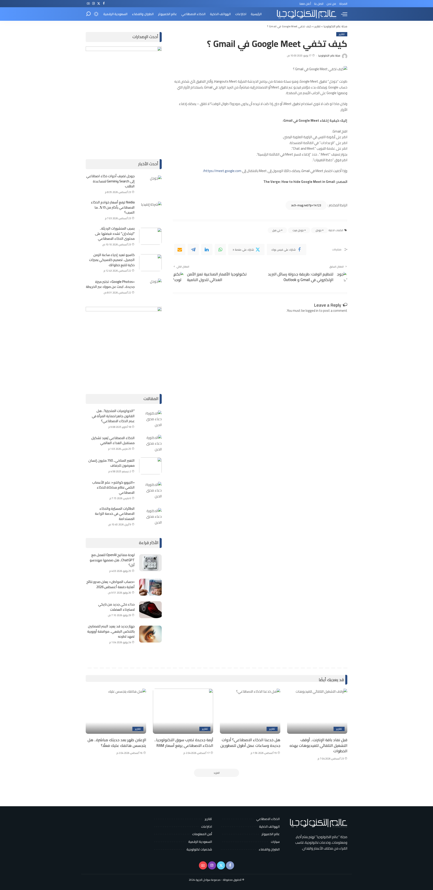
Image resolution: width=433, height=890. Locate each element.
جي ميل (276, 230)
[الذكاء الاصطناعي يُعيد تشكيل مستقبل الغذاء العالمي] (150, 443)
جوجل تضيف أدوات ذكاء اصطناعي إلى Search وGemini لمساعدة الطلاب (110, 181)
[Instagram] (93, 3)
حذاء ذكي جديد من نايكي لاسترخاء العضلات (116, 607)
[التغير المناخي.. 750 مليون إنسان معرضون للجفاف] (150, 465)
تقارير (342, 34)
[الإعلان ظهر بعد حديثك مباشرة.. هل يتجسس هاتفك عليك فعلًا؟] (116, 711)
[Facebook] (103, 3)
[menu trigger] (341, 14)
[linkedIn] (206, 249)
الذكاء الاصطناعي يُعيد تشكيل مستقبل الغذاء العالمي (113, 440)
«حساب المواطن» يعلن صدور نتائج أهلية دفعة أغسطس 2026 (110, 584)
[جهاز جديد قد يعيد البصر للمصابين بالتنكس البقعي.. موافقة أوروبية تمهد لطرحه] (150, 634)
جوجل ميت (298, 230)
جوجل (319, 230)
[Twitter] (98, 3)
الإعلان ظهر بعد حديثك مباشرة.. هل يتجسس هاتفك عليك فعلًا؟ (117, 742)
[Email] (179, 249)
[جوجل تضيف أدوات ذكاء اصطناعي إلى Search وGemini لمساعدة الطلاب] (150, 183)
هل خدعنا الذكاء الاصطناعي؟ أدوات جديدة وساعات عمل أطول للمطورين (250, 742)
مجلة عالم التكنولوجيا (329, 56)
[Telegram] (193, 249)
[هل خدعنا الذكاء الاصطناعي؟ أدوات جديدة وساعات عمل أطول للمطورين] (250, 711)
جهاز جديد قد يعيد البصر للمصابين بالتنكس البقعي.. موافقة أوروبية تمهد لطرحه (111, 631)
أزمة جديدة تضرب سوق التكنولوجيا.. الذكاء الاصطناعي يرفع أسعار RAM (183, 742)
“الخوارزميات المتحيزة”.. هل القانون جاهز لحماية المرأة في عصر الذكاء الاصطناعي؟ (113, 416)
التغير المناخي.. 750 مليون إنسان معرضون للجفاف (111, 463)
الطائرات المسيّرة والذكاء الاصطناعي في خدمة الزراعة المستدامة (115, 513)
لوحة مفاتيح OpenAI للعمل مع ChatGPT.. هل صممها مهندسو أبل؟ (112, 560)
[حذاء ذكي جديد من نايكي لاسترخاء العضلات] (150, 609)
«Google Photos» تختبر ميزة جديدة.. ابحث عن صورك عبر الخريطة (110, 284)
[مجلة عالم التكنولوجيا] (306, 14)
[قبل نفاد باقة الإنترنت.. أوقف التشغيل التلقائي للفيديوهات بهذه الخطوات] (317, 711)
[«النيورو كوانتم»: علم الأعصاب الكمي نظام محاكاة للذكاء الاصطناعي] (150, 490)
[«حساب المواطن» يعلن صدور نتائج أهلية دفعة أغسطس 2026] (150, 587)
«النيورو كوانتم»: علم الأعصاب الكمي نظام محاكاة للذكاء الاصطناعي (113, 487)
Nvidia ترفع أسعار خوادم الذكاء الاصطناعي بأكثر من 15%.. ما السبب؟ (113, 207)
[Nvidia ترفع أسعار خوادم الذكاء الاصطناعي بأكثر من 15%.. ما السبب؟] (150, 210)
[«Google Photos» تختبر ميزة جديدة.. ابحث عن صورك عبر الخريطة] (150, 287)
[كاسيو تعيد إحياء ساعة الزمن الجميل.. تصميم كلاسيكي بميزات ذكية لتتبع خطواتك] (150, 262)
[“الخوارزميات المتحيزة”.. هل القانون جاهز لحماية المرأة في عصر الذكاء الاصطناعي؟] (150, 418)
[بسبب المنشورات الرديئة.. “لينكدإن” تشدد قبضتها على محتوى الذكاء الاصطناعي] (150, 236)
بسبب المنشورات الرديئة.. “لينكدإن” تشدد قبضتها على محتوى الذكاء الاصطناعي (115, 233)
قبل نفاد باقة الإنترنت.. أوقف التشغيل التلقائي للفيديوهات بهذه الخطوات (318, 745)
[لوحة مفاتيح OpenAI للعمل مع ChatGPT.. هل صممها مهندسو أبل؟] (150, 562)
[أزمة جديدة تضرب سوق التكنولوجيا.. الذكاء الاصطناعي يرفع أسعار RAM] (183, 711)
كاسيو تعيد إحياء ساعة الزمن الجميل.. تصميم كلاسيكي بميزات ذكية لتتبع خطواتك (112, 260)
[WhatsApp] (220, 249)
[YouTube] (88, 3)
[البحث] (88, 14)
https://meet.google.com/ (222, 171)
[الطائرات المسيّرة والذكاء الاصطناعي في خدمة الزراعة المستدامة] (150, 516)
